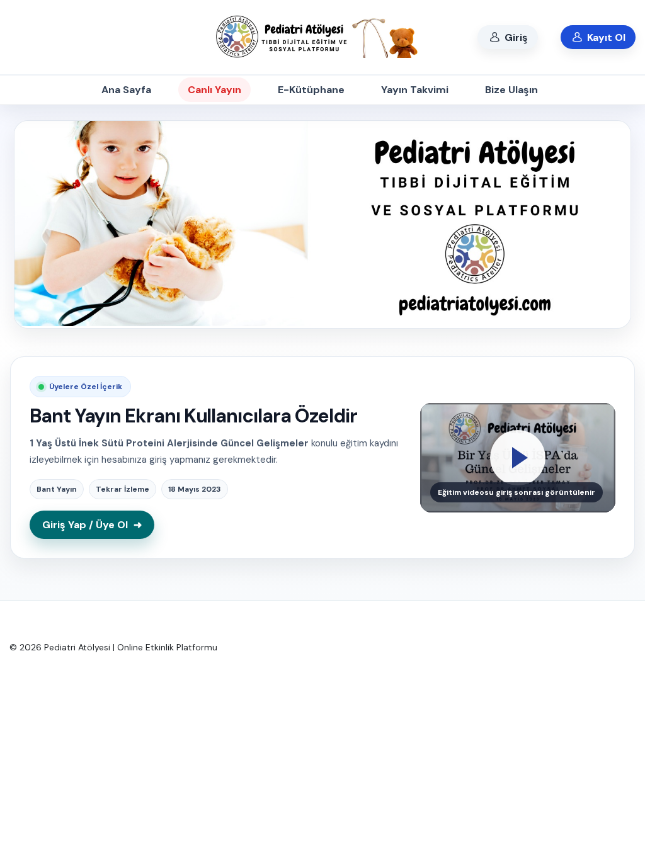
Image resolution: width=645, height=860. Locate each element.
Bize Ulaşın (511, 89)
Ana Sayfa (126, 89)
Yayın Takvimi (414, 89)
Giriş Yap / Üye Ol (92, 524)
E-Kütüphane (311, 89)
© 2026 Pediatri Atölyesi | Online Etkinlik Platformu (113, 647)
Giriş (515, 37)
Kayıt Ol (605, 37)
